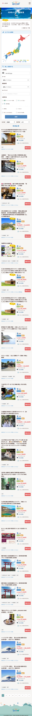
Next (31, 13)
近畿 (14, 61)
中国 (17, 61)
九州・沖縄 (24, 61)
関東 (21, 60)
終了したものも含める (8, 112)
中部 (28, 60)
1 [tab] (14, 17)
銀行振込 (8, 103)
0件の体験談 (21, 140)
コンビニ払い (22, 100)
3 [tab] (17, 17)
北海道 (15, 60)
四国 (20, 61)
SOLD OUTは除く (21, 112)
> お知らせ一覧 (25, 28)
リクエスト (20, 108)
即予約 (5, 108)
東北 (18, 60)
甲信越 (24, 60)
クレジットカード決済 (10, 100)
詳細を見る (27, 147)
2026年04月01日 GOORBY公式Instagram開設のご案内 (15, 23)
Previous (1, 13)
